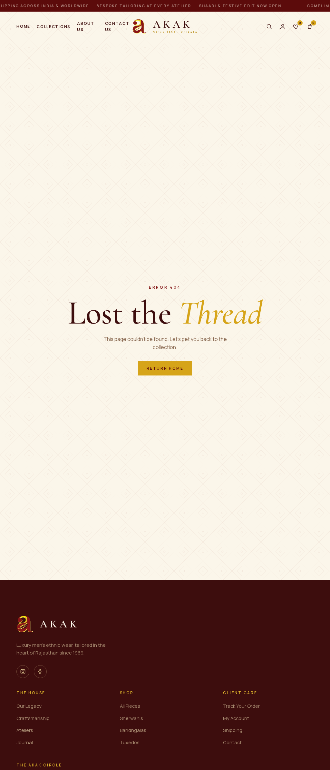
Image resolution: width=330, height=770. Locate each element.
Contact (232, 742)
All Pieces (130, 706)
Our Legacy (29, 706)
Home (23, 26)
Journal (24, 742)
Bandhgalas (133, 730)
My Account (236, 718)
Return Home (165, 368)
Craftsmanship (33, 718)
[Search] (269, 26)
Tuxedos (130, 742)
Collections (53, 26)
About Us (85, 26)
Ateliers (24, 730)
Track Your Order (241, 706)
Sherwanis (131, 718)
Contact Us (117, 26)
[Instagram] (22, 671)
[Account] (282, 26)
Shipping (232, 730)
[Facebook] (40, 671)
